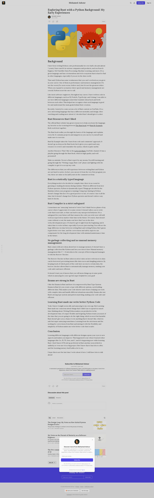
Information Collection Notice (76, 465)
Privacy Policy (89, 465)
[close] (92, 439)
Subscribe (77, 460)
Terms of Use (85, 463)
